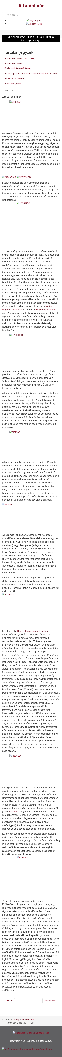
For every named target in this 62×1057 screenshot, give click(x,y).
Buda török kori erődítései (17, 68)
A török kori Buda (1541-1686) (19, 58)
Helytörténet (28, 1019)
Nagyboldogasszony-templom (32, 631)
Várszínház (15, 811)
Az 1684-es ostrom (14, 78)
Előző (9, 1000)
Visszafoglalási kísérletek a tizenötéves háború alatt (30, 73)
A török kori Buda (13, 63)
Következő (50, 1000)
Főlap (16, 1019)
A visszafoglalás (12, 83)
